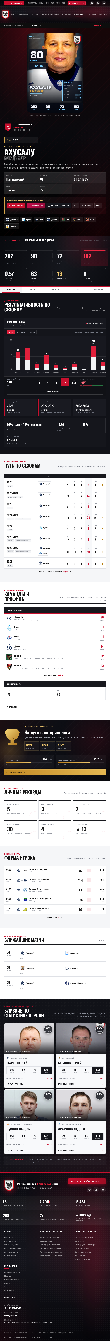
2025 (9, 504)
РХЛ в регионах (14, 3)
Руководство (10, 1241)
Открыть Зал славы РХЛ (55, 772)
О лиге (8, 1231)
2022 (9, 561)
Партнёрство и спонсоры (51, 1255)
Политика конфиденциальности (17, 1337)
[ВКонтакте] (92, 3)
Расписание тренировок (51, 1252)
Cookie (37, 1337)
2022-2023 (12, 548)
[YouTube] (104, 3)
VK (75, 206)
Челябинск (9, 1290)
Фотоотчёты (80, 1255)
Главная (7, 26)
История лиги (10, 1255)
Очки (11, 332)
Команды (55, 290)
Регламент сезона (12, 1248)
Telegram (86, 206)
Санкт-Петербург (12, 1279)
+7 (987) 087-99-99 (12, 1308)
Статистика (79, 14)
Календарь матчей (83, 1252)
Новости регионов (83, 1259)
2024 (9, 526)
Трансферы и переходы (50, 1245)
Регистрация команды (50, 1237)
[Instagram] (98, 3)
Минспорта (32, 3)
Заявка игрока (46, 1241)
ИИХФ (41, 3)
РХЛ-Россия (10, 1266)
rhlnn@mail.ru (10, 1315)
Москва (7, 1276)
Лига (13, 14)
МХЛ (63, 3)
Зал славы (91, 14)
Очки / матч (21, 332)
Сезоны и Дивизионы (50, 14)
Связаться (10, 1297)
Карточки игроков (83, 1248)
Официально (24, 14)
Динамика (11, 290)
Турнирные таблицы (84, 1237)
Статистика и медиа (85, 1231)
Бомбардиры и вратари (85, 1245)
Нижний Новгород (12, 1272)
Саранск (8, 1287)
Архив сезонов (11, 1252)
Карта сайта (49, 1337)
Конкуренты (99, 290)
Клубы (35, 14)
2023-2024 (12, 537)
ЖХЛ (58, 3)
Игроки (18, 26)
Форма (77, 290)
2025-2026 (13, 493)
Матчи (32, 332)
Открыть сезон (55, 391)
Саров (7, 1283)
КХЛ (47, 3)
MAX (98, 206)
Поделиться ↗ (99, 26)
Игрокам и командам (51, 1231)
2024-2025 (12, 515)
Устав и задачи (11, 1245)
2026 (9, 482)
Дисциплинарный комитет (51, 1248)
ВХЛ (52, 3)
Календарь (66, 14)
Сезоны (33, 290)
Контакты (103, 14)
